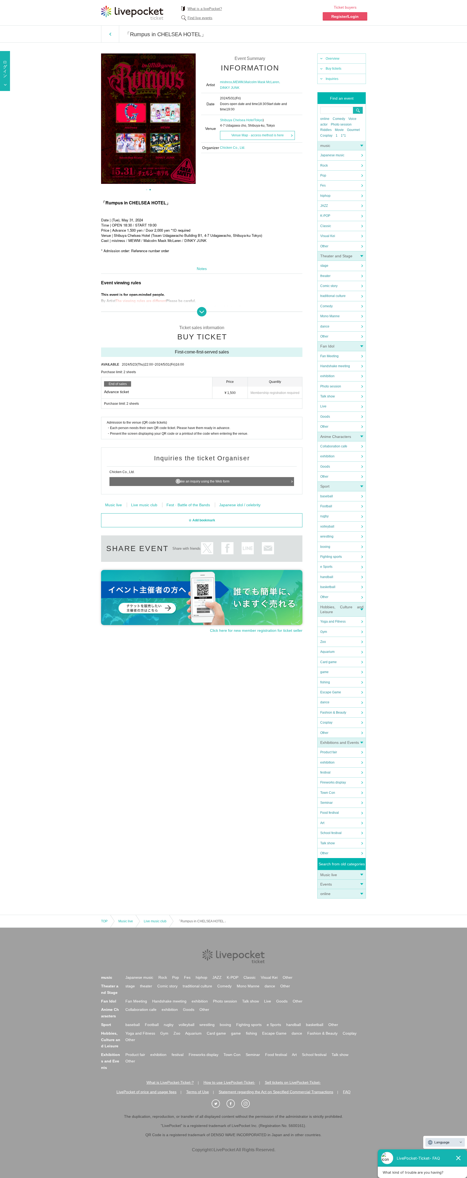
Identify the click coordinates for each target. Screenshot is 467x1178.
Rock (324, 165)
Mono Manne (330, 316)
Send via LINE (248, 548)
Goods (325, 416)
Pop (323, 175)
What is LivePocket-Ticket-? (170, 1082)
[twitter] (219, 1103)
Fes (323, 185)
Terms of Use (197, 1092)
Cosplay (326, 135)
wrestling (326, 536)
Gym (323, 632)
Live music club (144, 505)
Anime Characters (335, 436)
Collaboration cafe (333, 446)
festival (325, 772)
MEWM (238, 82)
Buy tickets (333, 68)
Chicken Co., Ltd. (232, 148)
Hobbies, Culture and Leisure (110, 1039)
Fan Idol (327, 346)
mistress (226, 82)
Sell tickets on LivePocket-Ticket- (293, 1082)
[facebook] (233, 1103)
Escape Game (330, 692)
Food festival (329, 813)
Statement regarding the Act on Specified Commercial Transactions (276, 1092)
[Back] (110, 34)
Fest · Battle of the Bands (188, 505)
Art (322, 823)
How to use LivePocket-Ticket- (229, 1082)
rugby (324, 516)
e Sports (326, 567)
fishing (325, 682)
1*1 (343, 135)
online (324, 119)
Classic (325, 226)
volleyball (327, 526)
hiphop (325, 196)
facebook (227, 548)
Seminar (326, 803)
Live (323, 406)
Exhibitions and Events (339, 742)
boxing (325, 547)
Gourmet (353, 130)
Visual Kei (327, 236)
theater (325, 276)
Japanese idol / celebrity (240, 505)
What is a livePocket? (205, 9)
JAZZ (324, 206)
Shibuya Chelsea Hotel (237, 120)
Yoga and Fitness (333, 621)
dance (324, 326)
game (324, 672)
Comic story (329, 286)
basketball (327, 587)
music (325, 145)
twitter (207, 548)
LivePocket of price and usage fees (146, 1092)
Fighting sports (331, 557)
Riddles (326, 130)
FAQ (347, 1092)
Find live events (200, 18)
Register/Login (345, 16)
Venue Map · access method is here (257, 135)
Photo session (341, 124)
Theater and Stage (336, 256)
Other (324, 246)
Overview (332, 58)
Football (326, 506)
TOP (104, 921)
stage (324, 266)
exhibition (327, 376)
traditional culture (333, 296)
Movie (339, 130)
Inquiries (332, 79)
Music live (328, 875)
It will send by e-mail (268, 548)
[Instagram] (248, 1103)
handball (326, 577)
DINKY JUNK (229, 88)
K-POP (325, 216)
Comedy (339, 119)
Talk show (327, 396)
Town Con (327, 793)
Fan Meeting (329, 356)
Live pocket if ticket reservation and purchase (132, 12)
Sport (324, 486)
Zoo (323, 642)
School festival (331, 833)
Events (326, 884)
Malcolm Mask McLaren (261, 82)
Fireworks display (333, 782)
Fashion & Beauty (333, 712)
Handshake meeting (335, 366)
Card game (328, 662)
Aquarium (327, 652)
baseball (326, 496)
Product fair (328, 752)
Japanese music (332, 155)
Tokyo (258, 120)
